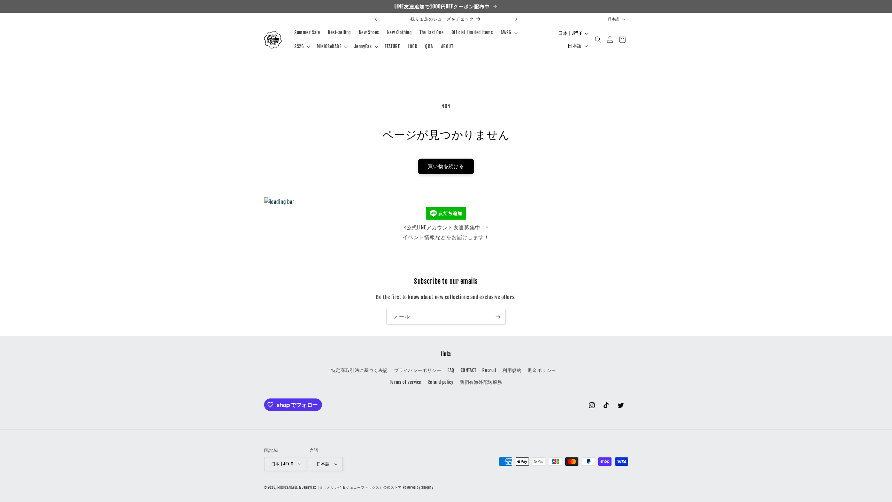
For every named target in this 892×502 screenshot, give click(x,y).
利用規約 (511, 370)
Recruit (489, 370)
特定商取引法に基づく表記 (359, 370)
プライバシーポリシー (417, 370)
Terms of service (405, 382)
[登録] (498, 317)
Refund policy (440, 382)
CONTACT (468, 370)
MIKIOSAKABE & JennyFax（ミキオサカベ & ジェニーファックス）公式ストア (339, 487)
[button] (508, 32)
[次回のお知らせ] (516, 19)
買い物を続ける (446, 166)
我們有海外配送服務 (481, 382)
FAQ (450, 370)
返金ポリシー (542, 370)
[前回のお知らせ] (376, 19)
